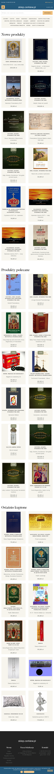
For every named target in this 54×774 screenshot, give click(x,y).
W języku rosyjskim (40, 572)
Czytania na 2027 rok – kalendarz (13, 215)
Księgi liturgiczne (45, 335)
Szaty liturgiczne (38, 25)
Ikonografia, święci (10, 335)
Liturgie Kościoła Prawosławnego (40, 300)
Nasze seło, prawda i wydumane (41, 174)
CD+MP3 (5, 18)
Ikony (18, 18)
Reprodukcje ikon (15, 61)
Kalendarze (10, 98)
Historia (35, 61)
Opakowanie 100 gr (17, 713)
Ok (21, 771)
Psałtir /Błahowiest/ (13, 612)
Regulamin (9, 753)
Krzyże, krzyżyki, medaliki (13, 21)
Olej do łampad (11, 447)
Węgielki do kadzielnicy (16, 373)
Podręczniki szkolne (40, 609)
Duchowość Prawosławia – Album (40, 378)
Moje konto (9, 762)
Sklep (9, 751)
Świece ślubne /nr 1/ (13, 683)
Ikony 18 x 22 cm (13, 644)
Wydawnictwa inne (40, 63)
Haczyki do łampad (43, 21)
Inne (40, 61)
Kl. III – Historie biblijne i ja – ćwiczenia (40, 612)
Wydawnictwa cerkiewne (40, 210)
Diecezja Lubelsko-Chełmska (40, 133)
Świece (19, 23)
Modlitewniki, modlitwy (40, 536)
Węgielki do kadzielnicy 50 (13, 377)
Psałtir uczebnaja (40, 575)
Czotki (12, 18)
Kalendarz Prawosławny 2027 (13, 103)
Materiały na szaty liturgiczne (34, 23)
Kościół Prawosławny (13, 303)
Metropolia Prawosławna (13, 100)
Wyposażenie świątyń (18, 25)
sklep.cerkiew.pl (27, 7)
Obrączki (12, 23)
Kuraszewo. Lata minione (40, 415)
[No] (50, 771)
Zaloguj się (50, 2)
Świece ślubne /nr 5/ (40, 646)
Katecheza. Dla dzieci (37, 534)
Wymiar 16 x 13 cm (40, 487)
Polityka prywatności (9, 758)
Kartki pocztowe (44, 18)
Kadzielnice (33, 18)
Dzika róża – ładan (13, 717)
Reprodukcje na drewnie (42, 485)
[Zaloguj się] (45, 2)
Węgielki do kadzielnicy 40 (40, 683)
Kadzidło (24, 18)
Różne (28, 25)
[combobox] (21, 13)
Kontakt (9, 760)
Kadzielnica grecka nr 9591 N (40, 717)
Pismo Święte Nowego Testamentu (13, 539)
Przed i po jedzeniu (40, 539)
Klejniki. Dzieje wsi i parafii (40, 103)
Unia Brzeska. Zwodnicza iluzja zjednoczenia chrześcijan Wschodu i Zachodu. (40, 254)
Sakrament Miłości (13, 415)
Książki (26, 21)
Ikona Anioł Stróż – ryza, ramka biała (13, 64)
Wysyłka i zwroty (9, 756)
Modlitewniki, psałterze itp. (40, 571)
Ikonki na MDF (11, 643)
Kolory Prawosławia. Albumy (40, 373)
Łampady (33, 21)
